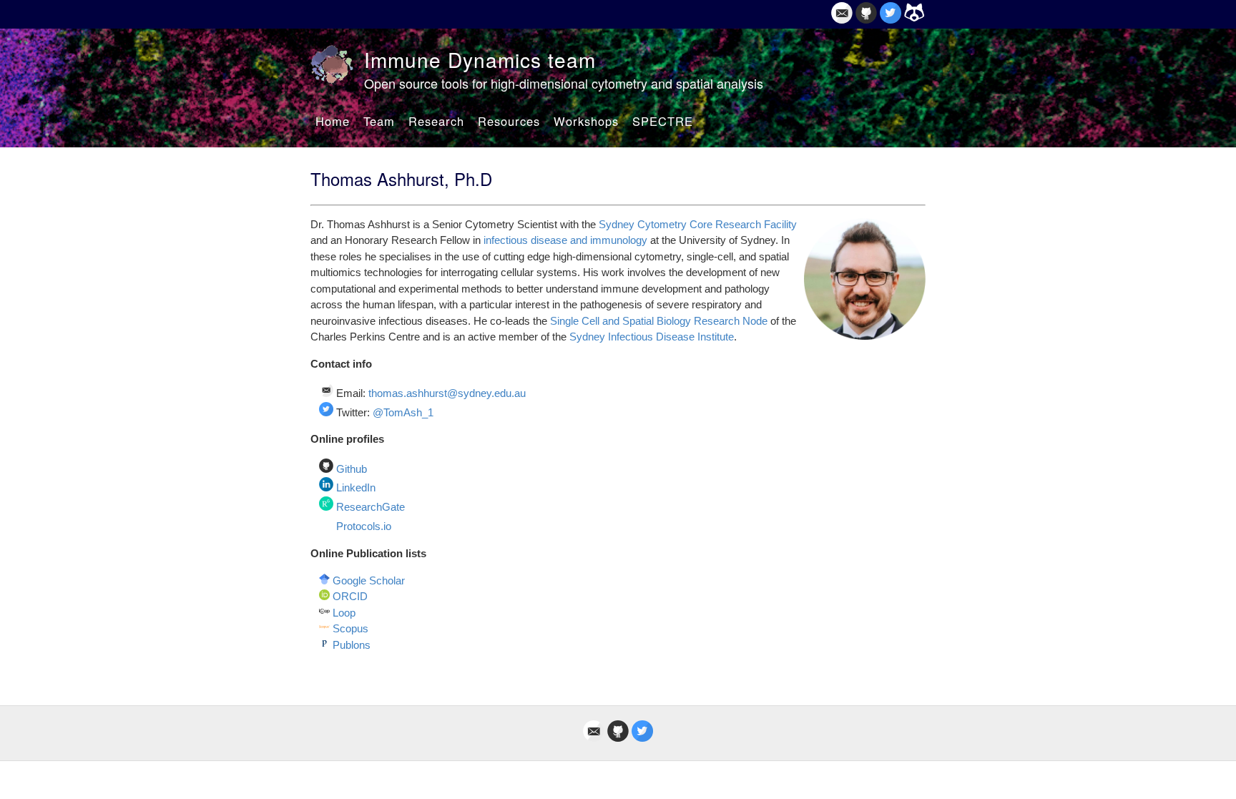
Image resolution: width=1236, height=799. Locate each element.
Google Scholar (369, 580)
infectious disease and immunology (565, 240)
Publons (352, 645)
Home (332, 120)
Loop (344, 613)
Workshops (586, 120)
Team (379, 120)
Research (436, 120)
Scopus (350, 628)
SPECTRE (662, 120)
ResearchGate (370, 507)
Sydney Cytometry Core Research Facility (698, 224)
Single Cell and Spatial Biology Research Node (658, 321)
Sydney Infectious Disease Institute (651, 336)
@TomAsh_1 (403, 412)
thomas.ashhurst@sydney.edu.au (447, 393)
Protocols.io (363, 527)
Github (351, 469)
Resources (509, 120)
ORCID (350, 596)
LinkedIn (356, 487)
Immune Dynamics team (480, 59)
